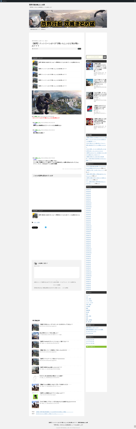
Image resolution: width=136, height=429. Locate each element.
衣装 (87, 317)
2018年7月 (88, 281)
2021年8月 (88, 210)
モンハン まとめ (90, 343)
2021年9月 (88, 208)
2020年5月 (88, 239)
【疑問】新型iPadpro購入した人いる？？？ (51, 367)
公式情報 (88, 306)
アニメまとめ (89, 333)
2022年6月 (88, 191)
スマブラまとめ (90, 341)
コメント (36, 266)
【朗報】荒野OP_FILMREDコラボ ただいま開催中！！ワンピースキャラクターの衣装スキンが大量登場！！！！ (96, 139)
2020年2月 (88, 245)
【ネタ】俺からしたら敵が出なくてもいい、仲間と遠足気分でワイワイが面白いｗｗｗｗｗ (96, 145)
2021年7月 (88, 212)
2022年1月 (88, 201)
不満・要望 (88, 304)
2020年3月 (88, 243)
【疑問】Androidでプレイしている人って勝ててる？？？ (54, 341)
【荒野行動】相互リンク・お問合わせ (37, 29)
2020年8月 (88, 233)
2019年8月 (88, 256)
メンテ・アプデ (89, 302)
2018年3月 (88, 289)
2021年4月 (88, 218)
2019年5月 (88, 262)
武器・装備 (88, 316)
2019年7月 (88, 258)
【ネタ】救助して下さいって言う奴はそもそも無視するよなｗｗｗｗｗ (58, 401)
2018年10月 (88, 275)
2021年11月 (88, 204)
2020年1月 (88, 247)
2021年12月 (88, 202)
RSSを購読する (91, 346)
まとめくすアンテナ (91, 331)
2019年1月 (88, 270)
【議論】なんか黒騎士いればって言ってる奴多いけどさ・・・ (55, 384)
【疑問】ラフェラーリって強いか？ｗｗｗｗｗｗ (52, 358)
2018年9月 (88, 277)
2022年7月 (88, 189)
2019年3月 (88, 266)
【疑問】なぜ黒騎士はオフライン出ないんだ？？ (52, 393)
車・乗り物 (88, 321)
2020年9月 (88, 231)
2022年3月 (88, 197)
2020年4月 (88, 241)
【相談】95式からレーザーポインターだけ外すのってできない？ (56, 324)
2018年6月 (88, 283)
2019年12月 (88, 248)
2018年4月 (88, 287)
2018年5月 (88, 285)
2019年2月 (88, 268)
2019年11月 (88, 250)
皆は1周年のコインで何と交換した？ (49, 333)
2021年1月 (88, 224)
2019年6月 (88, 260)
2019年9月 (88, 254)
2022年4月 (88, 195)
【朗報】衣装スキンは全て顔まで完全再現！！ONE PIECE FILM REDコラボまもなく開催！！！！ (100, 121)
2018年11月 (88, 273)
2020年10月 (88, 229)
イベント (88, 294)
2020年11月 (88, 227)
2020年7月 (88, 235)
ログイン (5, 1)
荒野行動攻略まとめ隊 (37, 5)
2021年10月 (88, 206)
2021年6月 (88, 214)
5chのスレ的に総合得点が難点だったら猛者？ (51, 375)
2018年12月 (88, 271)
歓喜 (87, 314)
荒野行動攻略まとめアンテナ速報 (94, 329)
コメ (79, 48)
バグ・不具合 (89, 300)
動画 (87, 308)
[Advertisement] (56, 36)
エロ (87, 296)
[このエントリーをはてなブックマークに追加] (45, 227)
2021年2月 (88, 222)
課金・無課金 (89, 319)
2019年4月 (88, 264)
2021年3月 (88, 220)
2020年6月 (88, 237)
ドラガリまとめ (90, 339)
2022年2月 (88, 199)
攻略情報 (88, 310)
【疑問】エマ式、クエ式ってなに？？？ (95, 170)
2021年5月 (88, 216)
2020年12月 (88, 225)
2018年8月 (88, 279)
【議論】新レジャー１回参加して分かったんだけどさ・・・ (55, 350)
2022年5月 (88, 193)
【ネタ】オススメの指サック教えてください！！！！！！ (49, 413)
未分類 (87, 312)
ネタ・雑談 (37, 222)
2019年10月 (88, 252)
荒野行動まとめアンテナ (92, 327)
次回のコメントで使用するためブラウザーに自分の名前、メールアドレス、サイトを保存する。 (55, 282)
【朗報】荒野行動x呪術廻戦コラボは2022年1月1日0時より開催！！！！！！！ (54, 411)
